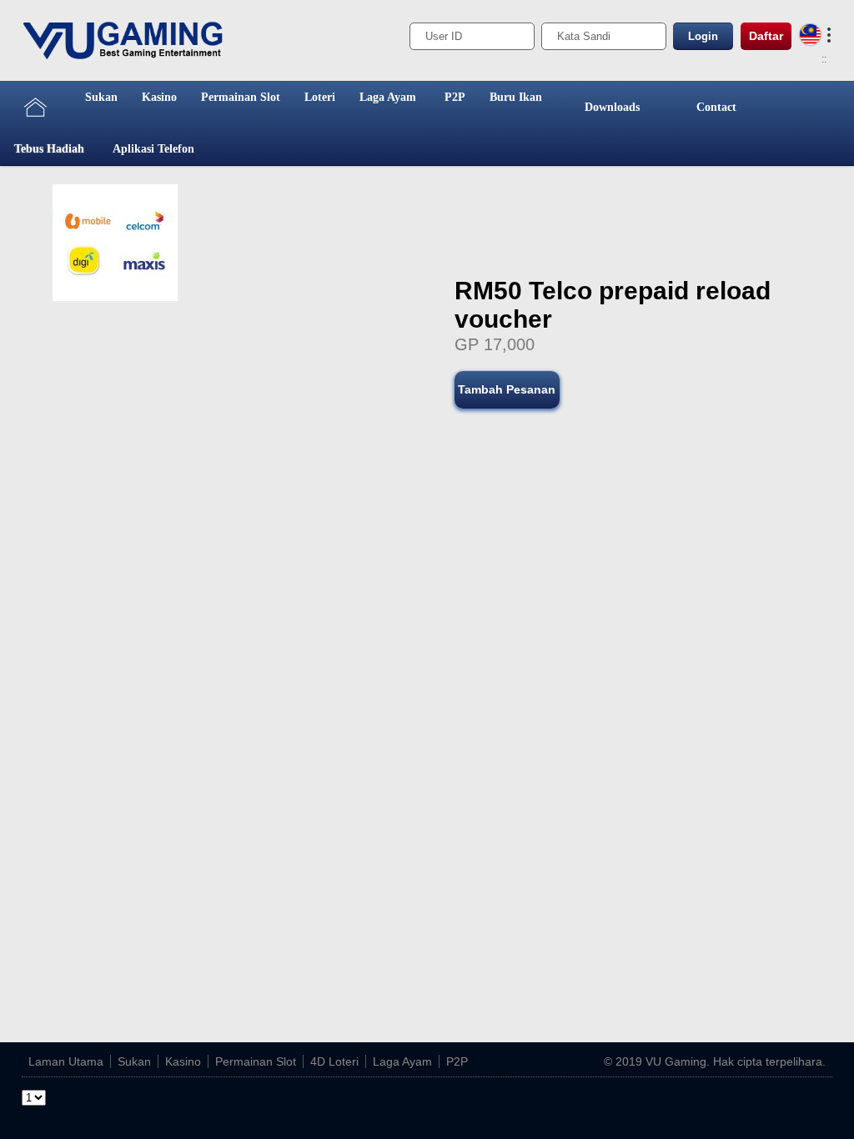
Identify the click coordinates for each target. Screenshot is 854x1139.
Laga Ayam (387, 97)
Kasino (159, 97)
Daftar (766, 36)
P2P (455, 97)
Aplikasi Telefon (153, 149)
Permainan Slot (240, 97)
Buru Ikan (516, 97)
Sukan (101, 97)
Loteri (319, 97)
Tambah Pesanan (506, 389)
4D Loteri (334, 1061)
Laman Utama (65, 1061)
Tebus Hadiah (49, 149)
